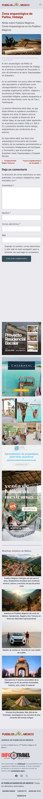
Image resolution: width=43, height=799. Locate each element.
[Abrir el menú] (40, 4)
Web (4, 235)
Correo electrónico (11, 224)
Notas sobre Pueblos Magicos (18, 22)
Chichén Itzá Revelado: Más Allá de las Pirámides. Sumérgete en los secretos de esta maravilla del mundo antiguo (21, 715)
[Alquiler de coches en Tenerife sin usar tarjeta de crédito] (21, 635)
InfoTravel (21, 764)
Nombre (6, 213)
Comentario (8, 185)
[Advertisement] (21, 294)
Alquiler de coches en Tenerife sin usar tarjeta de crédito (21, 651)
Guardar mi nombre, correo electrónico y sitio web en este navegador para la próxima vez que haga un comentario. (22, 249)
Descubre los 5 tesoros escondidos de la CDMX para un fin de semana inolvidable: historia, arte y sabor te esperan (22, 682)
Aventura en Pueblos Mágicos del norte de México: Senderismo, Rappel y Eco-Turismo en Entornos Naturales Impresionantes (21, 616)
